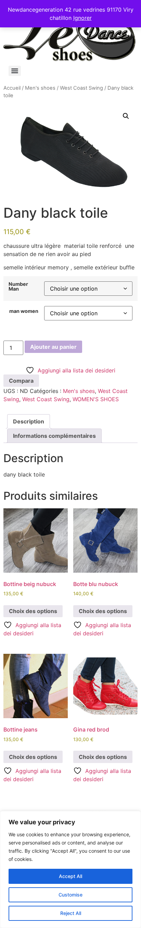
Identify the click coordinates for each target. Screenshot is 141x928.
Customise (70, 895)
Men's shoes (40, 88)
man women (23, 311)
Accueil (12, 88)
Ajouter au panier (53, 346)
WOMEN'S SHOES (96, 399)
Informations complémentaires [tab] (54, 435)
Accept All (70, 876)
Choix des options (33, 611)
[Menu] (15, 71)
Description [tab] (28, 421)
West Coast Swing (81, 88)
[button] (126, 116)
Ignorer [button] (82, 17)
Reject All (70, 913)
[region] (70, 869)
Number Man (18, 287)
